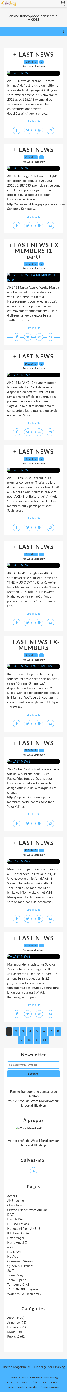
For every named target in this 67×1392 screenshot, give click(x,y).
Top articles (12, 1382)
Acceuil (12, 1196)
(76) (16, 1322)
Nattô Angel (15, 1238)
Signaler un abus (40, 1382)
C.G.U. (54, 1382)
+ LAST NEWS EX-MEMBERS (33, 645)
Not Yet (12, 1256)
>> (45, 1040)
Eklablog (59, 1367)
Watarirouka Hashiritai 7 (24, 1294)
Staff (10, 1270)
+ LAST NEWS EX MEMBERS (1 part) (34, 251)
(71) (16, 1327)
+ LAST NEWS (33, 55)
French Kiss (15, 1219)
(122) (15, 1318)
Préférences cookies (50, 1387)
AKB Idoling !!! (17, 1200)
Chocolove (14, 1205)
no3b (10, 1247)
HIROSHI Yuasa (18, 1224)
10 (29, 1040)
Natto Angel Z (17, 1242)
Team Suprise (16, 1280)
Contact (24, 1382)
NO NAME (15, 1252)
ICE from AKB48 (18, 1233)
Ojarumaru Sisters (20, 1261)
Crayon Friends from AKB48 (27, 1210)
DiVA (10, 1214)
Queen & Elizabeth (20, 1266)
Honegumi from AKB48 (23, 1228)
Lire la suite (33, 121)
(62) (16, 1336)
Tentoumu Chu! (18, 1284)
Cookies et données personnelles (22, 1387)
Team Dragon (16, 1275)
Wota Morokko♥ (42, 1101)
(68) (14, 1332)
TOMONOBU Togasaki (23, 1289)
